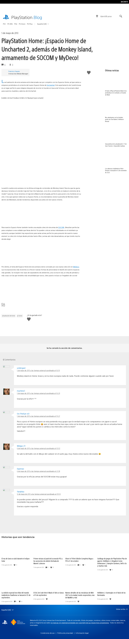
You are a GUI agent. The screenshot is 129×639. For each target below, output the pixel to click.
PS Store (22, 24)
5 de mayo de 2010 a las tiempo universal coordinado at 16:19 (38, 370)
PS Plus (30, 24)
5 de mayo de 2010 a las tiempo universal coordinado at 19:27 (38, 416)
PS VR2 (10, 24)
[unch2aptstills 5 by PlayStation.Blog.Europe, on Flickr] (48, 119)
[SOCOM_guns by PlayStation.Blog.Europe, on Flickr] (17, 260)
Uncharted (51, 85)
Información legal (82, 633)
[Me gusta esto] (15, 565)
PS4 (15, 24)
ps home (19, 316)
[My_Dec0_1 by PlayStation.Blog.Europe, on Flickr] (17, 296)
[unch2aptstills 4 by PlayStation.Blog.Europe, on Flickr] (17, 139)
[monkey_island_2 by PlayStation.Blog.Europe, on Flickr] (48, 220)
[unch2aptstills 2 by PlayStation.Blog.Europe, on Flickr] (17, 181)
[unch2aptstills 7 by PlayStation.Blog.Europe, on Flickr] (17, 160)
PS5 (4, 24)
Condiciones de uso (48, 633)
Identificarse (106, 16)
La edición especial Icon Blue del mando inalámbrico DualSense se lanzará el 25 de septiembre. (16, 595)
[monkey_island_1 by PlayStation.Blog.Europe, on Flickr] (17, 220)
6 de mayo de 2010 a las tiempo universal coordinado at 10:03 (38, 448)
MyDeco (76, 267)
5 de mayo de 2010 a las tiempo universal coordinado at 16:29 (38, 393)
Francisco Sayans (14, 71)
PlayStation (26, 17)
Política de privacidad (65, 633)
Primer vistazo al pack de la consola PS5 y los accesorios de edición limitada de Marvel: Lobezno (47, 560)
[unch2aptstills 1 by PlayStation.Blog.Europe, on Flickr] (17, 119)
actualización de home (8, 316)
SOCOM (61, 227)
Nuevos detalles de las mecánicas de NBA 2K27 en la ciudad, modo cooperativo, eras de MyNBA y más (80, 595)
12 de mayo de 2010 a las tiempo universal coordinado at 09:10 (39, 494)
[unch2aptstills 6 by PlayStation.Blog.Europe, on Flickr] (48, 160)
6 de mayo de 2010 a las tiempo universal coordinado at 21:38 (38, 471)
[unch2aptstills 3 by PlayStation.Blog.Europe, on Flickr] (48, 181)
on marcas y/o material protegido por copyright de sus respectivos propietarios (80, 623)
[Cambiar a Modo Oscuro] (97, 16)
